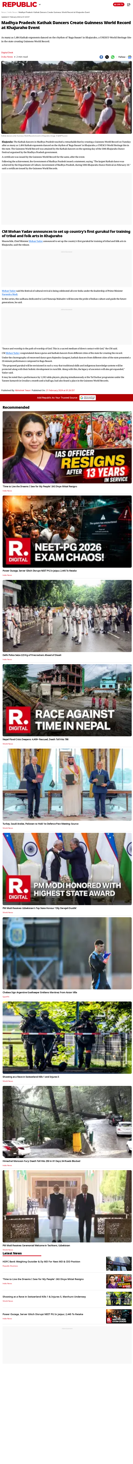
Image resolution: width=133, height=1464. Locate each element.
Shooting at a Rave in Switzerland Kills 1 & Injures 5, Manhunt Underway (44, 1296)
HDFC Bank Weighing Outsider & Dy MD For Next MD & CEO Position (41, 1261)
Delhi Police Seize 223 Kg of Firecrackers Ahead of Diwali (32, 655)
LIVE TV (120, 4)
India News (7, 56)
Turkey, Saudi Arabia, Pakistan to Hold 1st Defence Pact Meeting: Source (40, 823)
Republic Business (10, 1266)
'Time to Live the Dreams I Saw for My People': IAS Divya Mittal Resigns (40, 486)
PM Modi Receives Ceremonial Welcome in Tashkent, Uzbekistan (36, 1245)
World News (8, 744)
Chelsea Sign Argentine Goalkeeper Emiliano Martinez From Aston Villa (40, 992)
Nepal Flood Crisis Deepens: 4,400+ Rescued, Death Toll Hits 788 (35, 739)
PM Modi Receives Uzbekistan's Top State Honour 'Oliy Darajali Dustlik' (40, 908)
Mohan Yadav (20, 231)
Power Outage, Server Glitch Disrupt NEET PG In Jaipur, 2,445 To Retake (40, 570)
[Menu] (127, 4)
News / (4, 12)
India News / (13, 12)
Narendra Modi (10, 294)
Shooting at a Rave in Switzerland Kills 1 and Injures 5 (31, 1077)
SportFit (6, 997)
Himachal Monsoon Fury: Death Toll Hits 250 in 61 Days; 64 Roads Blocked (41, 1161)
